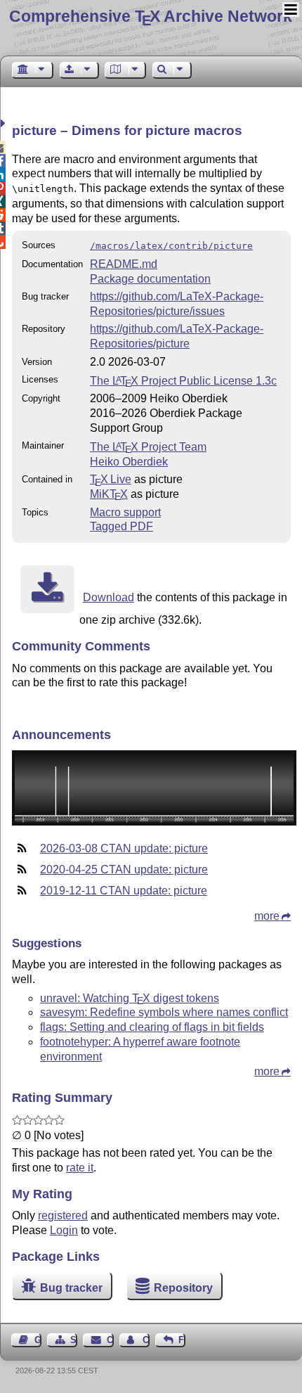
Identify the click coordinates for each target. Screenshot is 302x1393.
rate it (79, 1168)
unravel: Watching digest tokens (129, 998)
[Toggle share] (4, 123)
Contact (110, 1340)
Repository (183, 1288)
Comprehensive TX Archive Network (150, 16)
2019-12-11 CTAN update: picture (123, 891)
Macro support (125, 512)
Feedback (181, 1340)
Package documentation (150, 279)
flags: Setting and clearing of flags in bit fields (152, 1027)
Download (108, 597)
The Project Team (148, 447)
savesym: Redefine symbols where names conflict (164, 1012)
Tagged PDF (121, 526)
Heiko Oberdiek (129, 462)
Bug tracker (71, 1288)
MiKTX (109, 494)
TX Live (110, 479)
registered (63, 1215)
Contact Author (146, 1340)
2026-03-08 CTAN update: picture (124, 848)
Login (64, 1230)
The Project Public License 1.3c (183, 381)
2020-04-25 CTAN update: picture (124, 869)
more (267, 916)
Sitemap (73, 1340)
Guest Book (37, 1340)
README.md (123, 264)
